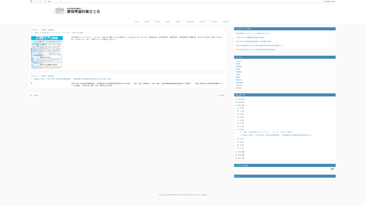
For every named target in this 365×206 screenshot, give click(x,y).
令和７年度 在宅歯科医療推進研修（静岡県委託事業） (254, 41)
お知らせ (239, 61)
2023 (240, 152)
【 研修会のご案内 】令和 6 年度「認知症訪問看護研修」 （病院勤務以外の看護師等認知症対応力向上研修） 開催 (71, 79)
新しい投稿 (34, 95)
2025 (240, 102)
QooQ (204, 195)
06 (241, 126)
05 (241, 129)
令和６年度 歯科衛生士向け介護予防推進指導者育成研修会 (256, 49)
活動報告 (239, 66)
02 (241, 145)
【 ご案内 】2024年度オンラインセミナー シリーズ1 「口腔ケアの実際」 (57, 32)
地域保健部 (190, 22)
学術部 (167, 22)
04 (241, 139)
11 (241, 111)
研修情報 (51, 30)
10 (241, 114)
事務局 (147, 22)
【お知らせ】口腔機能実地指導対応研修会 (250, 37)
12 (241, 108)
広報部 (178, 22)
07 (241, 123)
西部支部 (226, 22)
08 (241, 120)
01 (241, 148)
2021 (240, 158)
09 (241, 117)
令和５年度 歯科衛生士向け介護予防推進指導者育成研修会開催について (260, 45)
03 (241, 142)
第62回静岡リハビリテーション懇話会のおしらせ (252, 33)
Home (137, 22)
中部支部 (214, 22)
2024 (240, 105)
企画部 (157, 22)
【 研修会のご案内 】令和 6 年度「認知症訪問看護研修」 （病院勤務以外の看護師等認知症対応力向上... (276, 135)
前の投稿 (222, 95)
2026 (240, 99)
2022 (240, 155)
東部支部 (203, 22)
